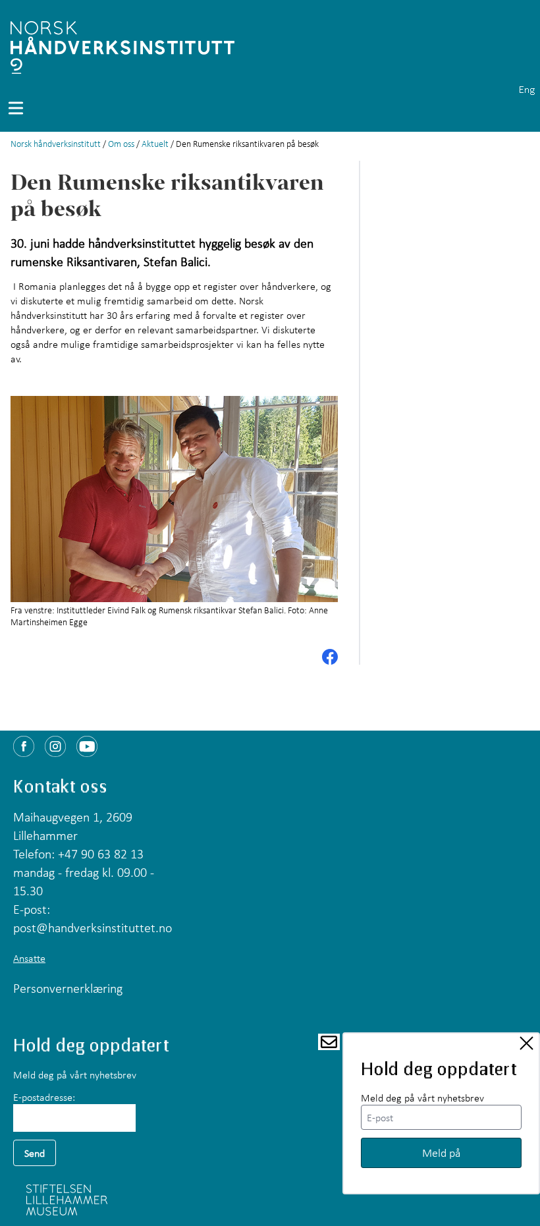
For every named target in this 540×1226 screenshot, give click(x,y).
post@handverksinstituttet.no (92, 927)
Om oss (121, 143)
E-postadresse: (44, 1097)
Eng (527, 89)
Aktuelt (155, 143)
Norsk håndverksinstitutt (56, 143)
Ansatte (29, 958)
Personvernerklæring (67, 988)
